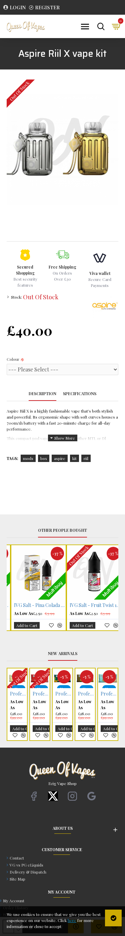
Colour (13, 359)
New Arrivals (62, 653)
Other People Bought (62, 530)
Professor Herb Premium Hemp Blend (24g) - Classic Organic (34, 694)
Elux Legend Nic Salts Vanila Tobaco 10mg (56, 694)
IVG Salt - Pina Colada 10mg (92, 605)
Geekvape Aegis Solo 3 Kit (79, 694)
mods (28, 458)
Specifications (79, 393)
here (72, 920)
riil (86, 458)
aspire (59, 458)
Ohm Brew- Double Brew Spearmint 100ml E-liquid (102, 694)
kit (74, 458)
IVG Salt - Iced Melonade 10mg (36, 605)
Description (42, 393)
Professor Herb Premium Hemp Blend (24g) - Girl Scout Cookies (11, 694)
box (43, 458)
